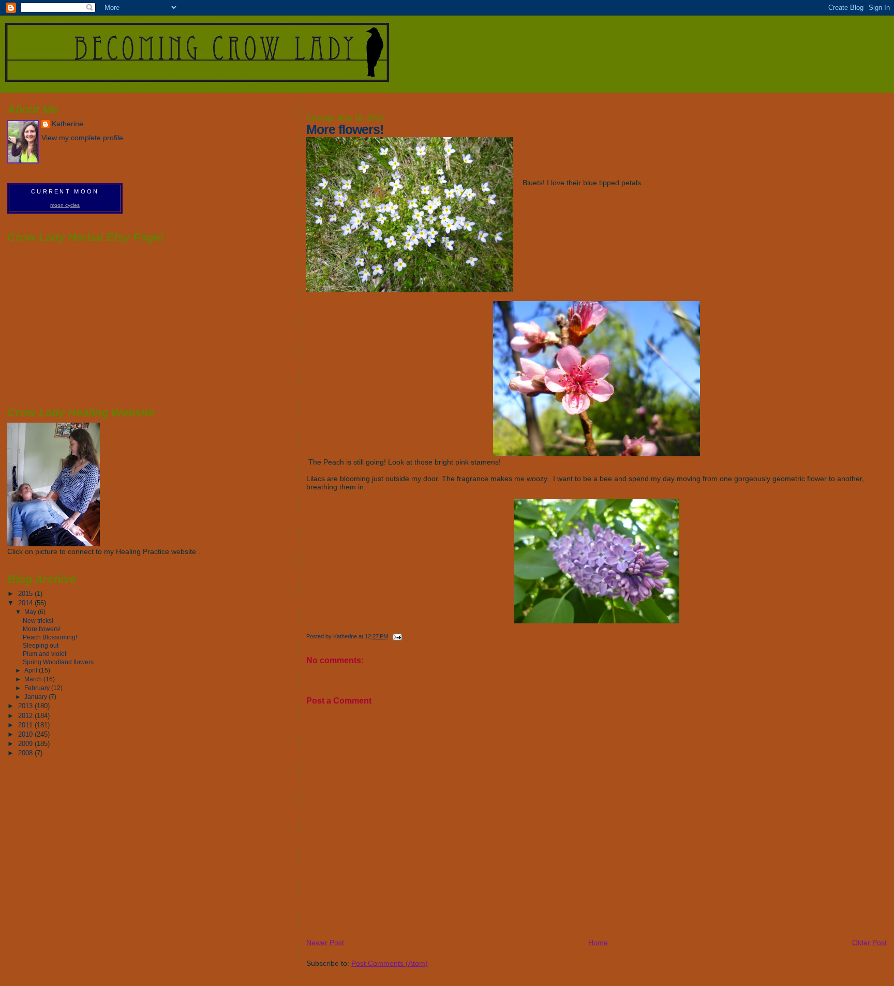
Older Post (869, 942)
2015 (26, 593)
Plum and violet (44, 653)
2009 (26, 744)
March (33, 679)
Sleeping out (40, 645)
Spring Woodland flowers (58, 662)
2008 (26, 753)
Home (598, 942)
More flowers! (42, 628)
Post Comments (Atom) (389, 963)
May (31, 612)
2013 (26, 706)
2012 (26, 716)
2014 (26, 603)
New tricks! (38, 620)
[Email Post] (397, 636)
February (37, 688)
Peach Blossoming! (50, 637)
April (31, 670)
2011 (26, 725)
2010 (26, 734)
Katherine (67, 124)
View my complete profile (82, 138)
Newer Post (325, 942)
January (36, 696)
